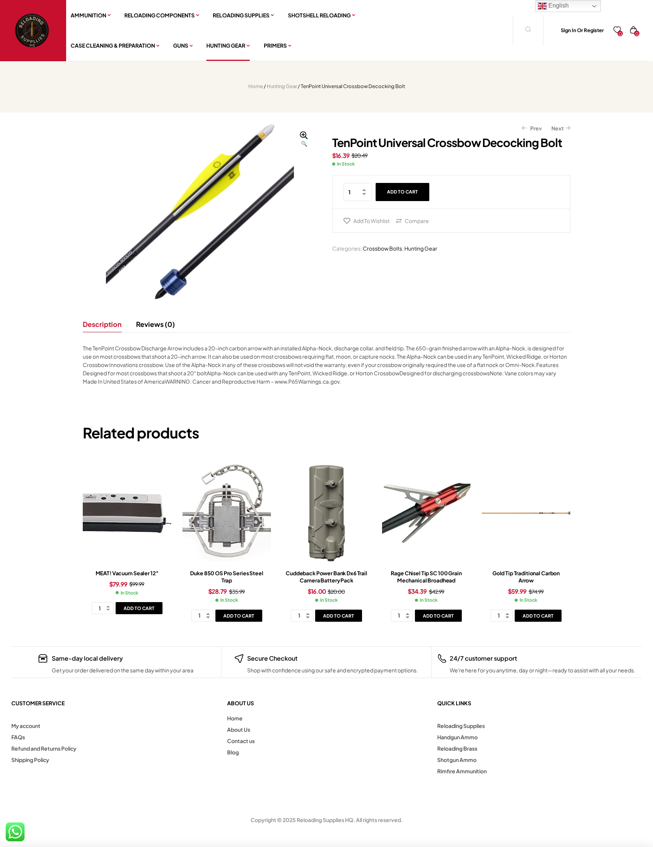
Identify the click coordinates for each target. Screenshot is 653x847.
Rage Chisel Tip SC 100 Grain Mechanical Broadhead (426, 577)
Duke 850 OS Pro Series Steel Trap (226, 577)
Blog (233, 752)
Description (102, 324)
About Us (238, 729)
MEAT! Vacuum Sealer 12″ (127, 573)
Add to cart (402, 192)
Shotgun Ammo (457, 759)
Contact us (241, 740)
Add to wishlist (371, 220)
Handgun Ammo (457, 737)
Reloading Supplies (461, 725)
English (558, 5)
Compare (417, 220)
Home (255, 86)
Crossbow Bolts (382, 248)
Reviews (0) (155, 324)
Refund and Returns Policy (43, 748)
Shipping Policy (30, 759)
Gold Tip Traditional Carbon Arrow (526, 577)
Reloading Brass (457, 748)
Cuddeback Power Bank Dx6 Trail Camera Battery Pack (326, 577)
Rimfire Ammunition (462, 771)
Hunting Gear (282, 86)
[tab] (105, 324)
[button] (303, 139)
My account (25, 725)
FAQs (18, 737)
